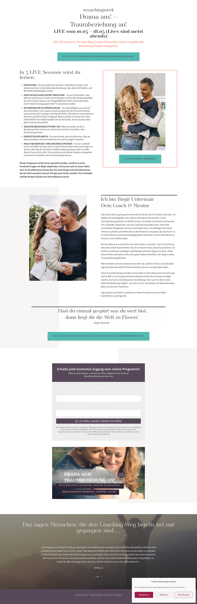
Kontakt (109, 594)
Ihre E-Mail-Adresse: (98, 403)
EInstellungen (183, 595)
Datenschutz (97, 594)
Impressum (81, 594)
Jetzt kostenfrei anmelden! (140, 159)
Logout (118, 594)
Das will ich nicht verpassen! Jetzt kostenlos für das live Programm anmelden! (98, 336)
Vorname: (98, 388)
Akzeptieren (144, 595)
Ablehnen (164, 595)
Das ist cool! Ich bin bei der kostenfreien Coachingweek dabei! (98, 56)
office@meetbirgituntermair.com (98, 376)
